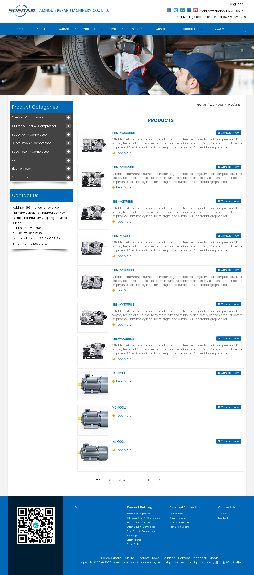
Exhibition (135, 29)
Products (88, 29)
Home (19, 29)
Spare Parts (20, 177)
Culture (64, 29)
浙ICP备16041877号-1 (228, 562)
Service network (178, 518)
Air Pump (18, 160)
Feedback (188, 29)
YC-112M (118, 373)
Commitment (177, 513)
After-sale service (179, 522)
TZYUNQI (209, 562)
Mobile (214, 558)
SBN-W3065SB (123, 304)
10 (149, 480)
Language (236, 4)
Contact (161, 29)
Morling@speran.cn (197, 17)
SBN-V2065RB (123, 167)
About (41, 29)
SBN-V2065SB (123, 339)
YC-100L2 (119, 407)
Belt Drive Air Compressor (30, 135)
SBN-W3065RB (123, 133)
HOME (219, 105)
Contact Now (230, 133)
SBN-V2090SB (123, 236)
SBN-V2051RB (122, 201)
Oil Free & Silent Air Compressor (34, 126)
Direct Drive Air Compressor (31, 143)
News (112, 29)
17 (155, 480)
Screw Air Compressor (27, 117)
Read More (123, 153)
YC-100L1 (119, 441)
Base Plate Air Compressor (31, 152)
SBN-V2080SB (123, 270)
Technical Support (179, 526)
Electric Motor (21, 169)
